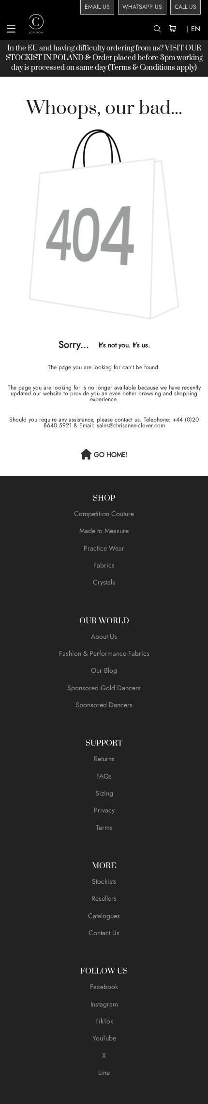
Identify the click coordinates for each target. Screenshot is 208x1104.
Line (104, 1072)
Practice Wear (104, 548)
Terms (104, 827)
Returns (104, 758)
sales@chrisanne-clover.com (131, 425)
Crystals (104, 582)
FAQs (104, 776)
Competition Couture (104, 514)
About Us (104, 636)
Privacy (104, 810)
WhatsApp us (142, 6)
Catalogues (104, 916)
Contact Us (104, 933)
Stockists (104, 881)
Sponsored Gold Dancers (104, 688)
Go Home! (111, 454)
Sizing (104, 793)
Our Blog (104, 670)
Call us (185, 6)
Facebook (104, 986)
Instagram (104, 1004)
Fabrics (104, 565)
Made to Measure (104, 531)
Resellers (104, 898)
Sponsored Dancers (104, 705)
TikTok (104, 1021)
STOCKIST (24, 58)
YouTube (104, 1038)
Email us (97, 6)
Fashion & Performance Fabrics (104, 653)
